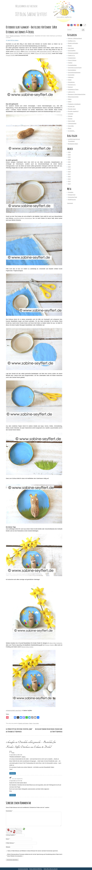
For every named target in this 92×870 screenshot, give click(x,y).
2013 (69, 183)
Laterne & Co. (71, 92)
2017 (69, 174)
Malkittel (58, 111)
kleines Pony (58, 51)
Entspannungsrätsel (73, 53)
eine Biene (17, 51)
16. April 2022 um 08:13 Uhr (15, 754)
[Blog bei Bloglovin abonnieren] (81, 25)
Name (8, 839)
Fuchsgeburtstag (72, 65)
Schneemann (26, 53)
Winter (69, 128)
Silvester (70, 116)
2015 (69, 179)
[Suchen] (83, 29)
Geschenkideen (72, 70)
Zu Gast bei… (71, 130)
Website (8, 847)
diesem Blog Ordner (27, 647)
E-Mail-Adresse (10, 843)
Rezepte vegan (72, 109)
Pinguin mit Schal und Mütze (43, 53)
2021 (69, 164)
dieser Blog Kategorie (55, 643)
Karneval (70, 87)
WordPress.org (72, 199)
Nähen (69, 99)
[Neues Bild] (24, 828)
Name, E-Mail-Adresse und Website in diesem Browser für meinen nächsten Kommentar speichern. (33, 850)
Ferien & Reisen (72, 60)
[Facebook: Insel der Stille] (71, 25)
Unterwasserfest (72, 123)
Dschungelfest (71, 50)
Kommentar (9, 811)
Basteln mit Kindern (15, 35)
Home (7, 35)
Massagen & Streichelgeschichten (76, 94)
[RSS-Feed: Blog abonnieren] (78, 25)
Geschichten (71, 74)
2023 (69, 159)
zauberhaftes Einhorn (45, 51)
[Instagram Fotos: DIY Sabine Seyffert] (75, 25)
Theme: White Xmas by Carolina (50, 869)
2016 (69, 176)
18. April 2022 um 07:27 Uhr (15, 780)
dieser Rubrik (50, 645)
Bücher (70, 45)
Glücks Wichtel (14, 53)
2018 (69, 171)
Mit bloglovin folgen (73, 143)
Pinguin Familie (10, 55)
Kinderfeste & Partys (73, 89)
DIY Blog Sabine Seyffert (31, 14)
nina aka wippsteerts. (17, 778)
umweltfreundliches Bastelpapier (22, 218)
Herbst (69, 79)
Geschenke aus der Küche (75, 67)
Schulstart (70, 113)
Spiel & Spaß (71, 121)
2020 (69, 166)
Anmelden (70, 192)
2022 (69, 162)
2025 (69, 154)
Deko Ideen (71, 48)
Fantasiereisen (72, 58)
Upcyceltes (36, 723)
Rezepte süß (71, 106)
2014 (69, 181)
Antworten (12, 773)
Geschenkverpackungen (74, 72)
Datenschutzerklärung (23, 869)
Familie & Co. (71, 55)
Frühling (70, 62)
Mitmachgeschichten (73, 96)
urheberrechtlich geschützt (13, 710)
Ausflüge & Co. (72, 40)
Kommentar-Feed (72, 197)
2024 (69, 157)
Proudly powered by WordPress (35, 869)
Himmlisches (71, 82)
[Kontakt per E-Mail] (84, 25)
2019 (69, 169)
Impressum (70, 203)
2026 (69, 152)
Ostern (30, 723)
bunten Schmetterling (30, 51)
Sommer (70, 118)
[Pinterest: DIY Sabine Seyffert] (68, 25)
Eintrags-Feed (71, 194)
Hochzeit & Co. (72, 84)
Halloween (71, 77)
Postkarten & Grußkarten (74, 104)
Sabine (16, 40)
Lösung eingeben (11, 835)
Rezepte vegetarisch (73, 111)
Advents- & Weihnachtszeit (75, 38)
